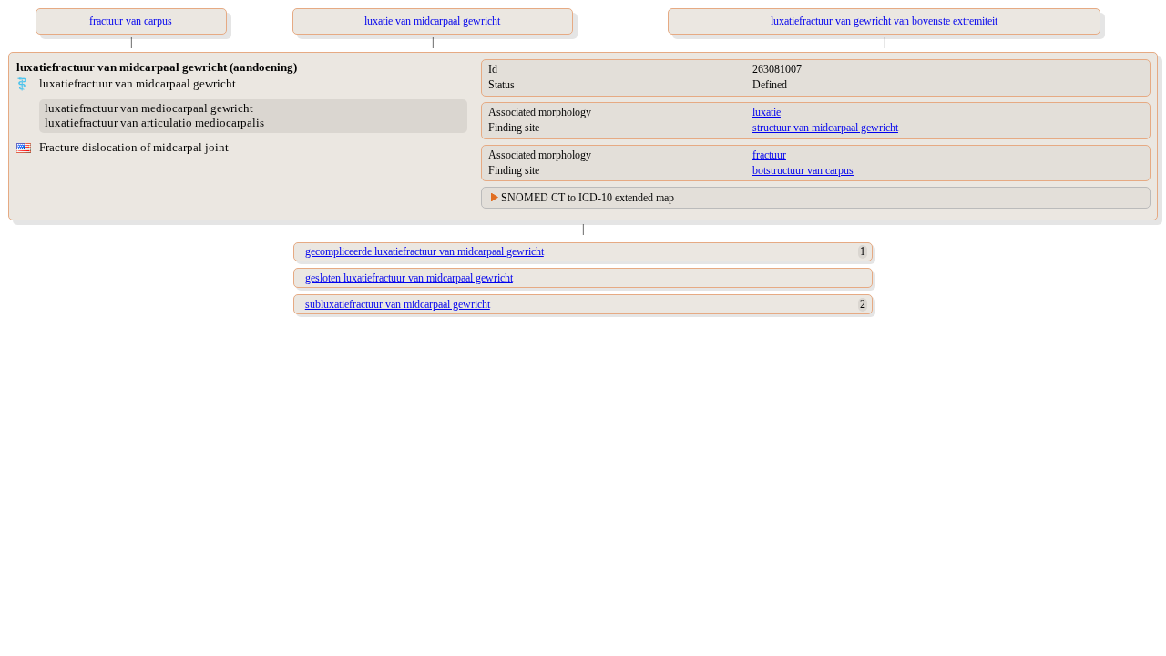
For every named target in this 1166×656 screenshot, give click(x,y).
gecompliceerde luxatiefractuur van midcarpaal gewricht (424, 251)
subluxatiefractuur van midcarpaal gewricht (397, 304)
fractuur (769, 155)
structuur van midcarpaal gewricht (825, 127)
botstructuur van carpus (803, 170)
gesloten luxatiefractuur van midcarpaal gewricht (409, 278)
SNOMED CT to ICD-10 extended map (587, 197)
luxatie (766, 112)
